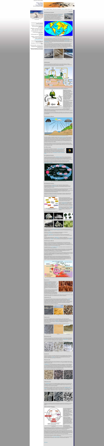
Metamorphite (51, 234)
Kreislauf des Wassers (62, 137)
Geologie (47, 9)
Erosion (49, 283)
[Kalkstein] (68, 333)
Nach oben (46, 442)
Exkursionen (59, 9)
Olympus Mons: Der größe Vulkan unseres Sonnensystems (38, 38)
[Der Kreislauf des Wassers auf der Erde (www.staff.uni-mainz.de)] (58, 134)
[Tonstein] (48, 333)
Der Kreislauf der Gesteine (39, 39)
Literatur (66, 9)
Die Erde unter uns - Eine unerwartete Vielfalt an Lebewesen (37, 23)
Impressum (35, 0)
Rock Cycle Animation (56, 436)
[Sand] (58, 314)
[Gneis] (48, 350)
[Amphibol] (48, 226)
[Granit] (48, 378)
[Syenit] (58, 378)
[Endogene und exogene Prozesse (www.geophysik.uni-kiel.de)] (51, 207)
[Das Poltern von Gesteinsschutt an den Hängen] (48, 57)
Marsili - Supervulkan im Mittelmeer (37, 29)
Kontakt (39, 0)
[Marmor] (68, 350)
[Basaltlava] (58, 400)
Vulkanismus (48, 383)
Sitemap (41, 0)
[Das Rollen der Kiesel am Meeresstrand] (68, 57)
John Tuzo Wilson (60, 148)
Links (71, 9)
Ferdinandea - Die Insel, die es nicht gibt (37, 28)
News (69, 9)
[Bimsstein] (68, 400)
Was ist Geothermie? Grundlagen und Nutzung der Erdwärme (37, 41)
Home (45, 9)
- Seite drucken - (70, 11)
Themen (63, 9)
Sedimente (50, 232)
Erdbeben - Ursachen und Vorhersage (37, 36)
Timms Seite (55, 9)
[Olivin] (68, 226)
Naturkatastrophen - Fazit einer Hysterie (37, 45)
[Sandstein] (58, 333)
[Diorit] (68, 378)
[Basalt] (48, 400)
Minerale (51, 9)
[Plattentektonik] (69, 152)
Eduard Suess (54, 185)
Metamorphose (65, 339)
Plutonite (52, 238)
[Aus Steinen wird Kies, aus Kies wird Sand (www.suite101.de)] (68, 18)
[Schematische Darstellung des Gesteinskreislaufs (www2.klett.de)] (53, 424)
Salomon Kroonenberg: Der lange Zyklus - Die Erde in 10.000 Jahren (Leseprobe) (36, 49)
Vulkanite (70, 238)
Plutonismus (46, 364)
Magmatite (56, 237)
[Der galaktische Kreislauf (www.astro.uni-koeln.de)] (58, 180)
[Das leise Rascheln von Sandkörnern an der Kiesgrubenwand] (58, 57)
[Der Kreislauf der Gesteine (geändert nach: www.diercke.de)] (58, 276)
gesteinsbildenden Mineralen (56, 229)
